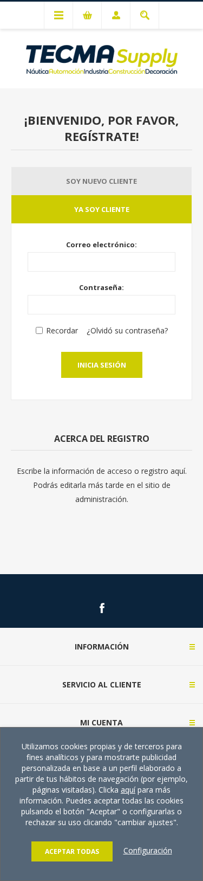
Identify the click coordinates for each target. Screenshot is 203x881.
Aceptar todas (72, 851)
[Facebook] (101, 608)
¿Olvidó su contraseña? (127, 330)
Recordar (62, 330)
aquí (128, 789)
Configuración (147, 850)
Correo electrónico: (101, 244)
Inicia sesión (101, 365)
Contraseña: (101, 287)
